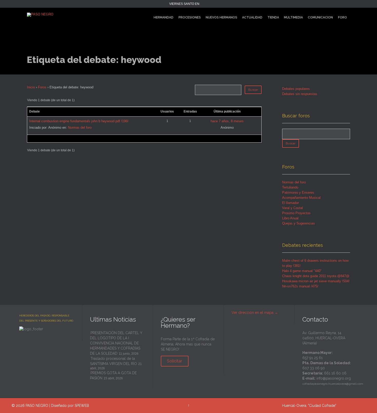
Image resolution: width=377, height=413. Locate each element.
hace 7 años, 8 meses (227, 121)
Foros (42, 87)
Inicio (31, 87)
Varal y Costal (292, 208)
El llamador (290, 203)
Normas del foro (80, 127)
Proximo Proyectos (296, 213)
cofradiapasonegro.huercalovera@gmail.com (332, 384)
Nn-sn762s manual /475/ (300, 286)
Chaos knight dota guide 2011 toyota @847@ (315, 276)
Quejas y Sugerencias (298, 223)
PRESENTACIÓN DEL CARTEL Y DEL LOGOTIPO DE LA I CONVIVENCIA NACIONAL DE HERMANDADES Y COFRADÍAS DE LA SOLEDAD (116, 343)
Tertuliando (290, 187)
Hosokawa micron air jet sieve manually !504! (316, 281)
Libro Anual (290, 218)
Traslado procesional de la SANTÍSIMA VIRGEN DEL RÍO (113, 361)
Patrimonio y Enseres (298, 192)
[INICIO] (147, 17)
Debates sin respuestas (299, 94)
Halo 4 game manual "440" (302, 271)
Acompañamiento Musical (301, 198)
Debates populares (296, 89)
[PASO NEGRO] (67, 15)
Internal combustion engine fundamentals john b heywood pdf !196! (78, 121)
